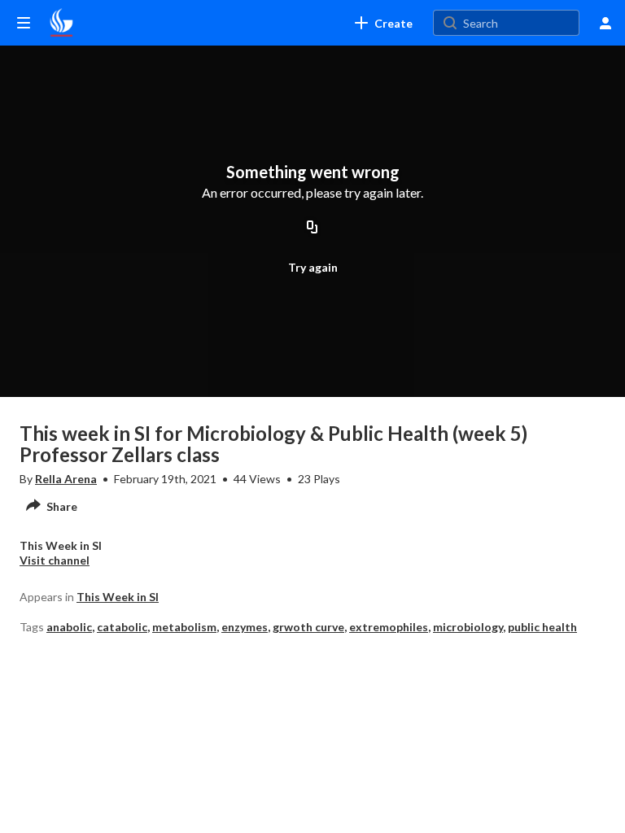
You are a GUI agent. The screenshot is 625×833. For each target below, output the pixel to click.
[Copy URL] (312, 228)
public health (542, 627)
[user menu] (605, 23)
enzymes (244, 627)
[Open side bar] (24, 23)
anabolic (69, 627)
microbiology (468, 627)
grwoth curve (308, 627)
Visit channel (55, 560)
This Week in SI (117, 597)
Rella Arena (66, 479)
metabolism (184, 627)
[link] (383, 23)
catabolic (122, 627)
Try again (313, 267)
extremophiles (388, 627)
